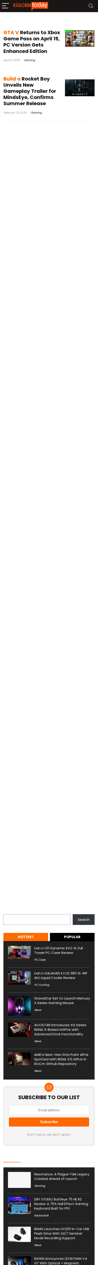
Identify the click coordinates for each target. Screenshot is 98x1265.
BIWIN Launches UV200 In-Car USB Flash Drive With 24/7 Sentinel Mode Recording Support (61, 1233)
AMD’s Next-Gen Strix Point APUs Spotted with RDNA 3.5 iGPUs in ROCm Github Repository (61, 1059)
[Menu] (5, 6)
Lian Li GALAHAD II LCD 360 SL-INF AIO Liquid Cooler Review (60, 975)
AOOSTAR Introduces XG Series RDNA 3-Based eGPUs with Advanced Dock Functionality (60, 1029)
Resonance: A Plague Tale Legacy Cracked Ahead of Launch (61, 1176)
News (37, 1010)
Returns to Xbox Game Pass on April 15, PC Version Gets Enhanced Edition (31, 42)
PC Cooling (41, 985)
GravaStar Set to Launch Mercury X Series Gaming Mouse (62, 1000)
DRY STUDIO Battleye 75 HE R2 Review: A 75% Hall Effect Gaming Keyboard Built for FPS (61, 1204)
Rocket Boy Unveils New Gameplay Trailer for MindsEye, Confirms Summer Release (29, 91)
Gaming (29, 60)
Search (9, 911)
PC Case (39, 960)
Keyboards (41, 1215)
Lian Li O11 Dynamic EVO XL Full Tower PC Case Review (58, 950)
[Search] (90, 6)
